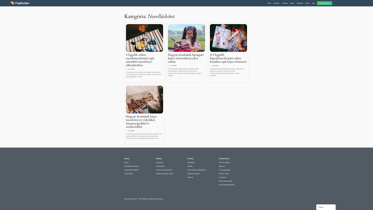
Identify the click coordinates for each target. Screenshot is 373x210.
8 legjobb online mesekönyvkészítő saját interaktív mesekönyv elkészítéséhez (140, 60)
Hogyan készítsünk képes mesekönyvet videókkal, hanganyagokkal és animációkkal (141, 122)
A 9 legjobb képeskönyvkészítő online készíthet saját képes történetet (228, 58)
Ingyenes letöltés (324, 3)
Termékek (276, 3)
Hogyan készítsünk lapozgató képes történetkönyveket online (186, 58)
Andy (133, 69)
